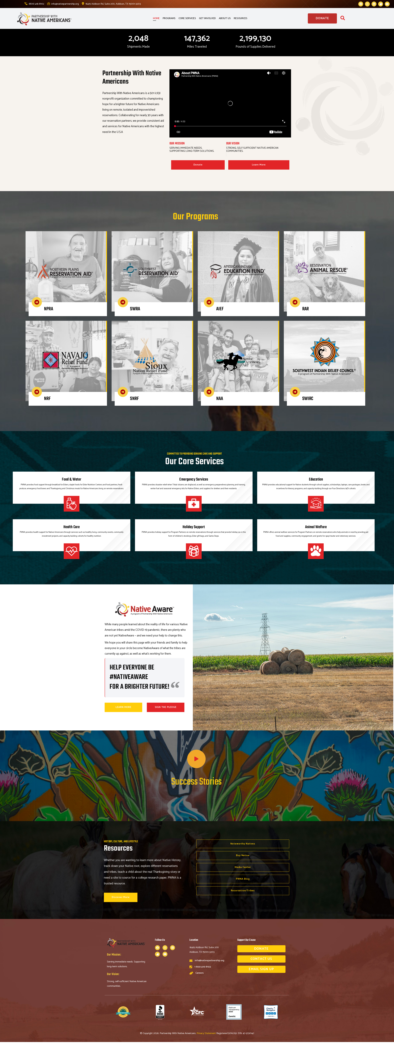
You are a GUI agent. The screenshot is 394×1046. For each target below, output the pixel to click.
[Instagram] (367, 4)
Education (316, 479)
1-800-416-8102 (202, 967)
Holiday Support (194, 527)
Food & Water (71, 479)
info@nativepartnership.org (65, 4)
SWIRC (307, 398)
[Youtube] (387, 4)
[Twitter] (380, 4)
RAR (305, 309)
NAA (219, 398)
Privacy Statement (206, 1033)
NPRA (48, 309)
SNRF (134, 398)
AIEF (220, 309)
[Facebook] (360, 4)
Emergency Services (193, 479)
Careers (199, 973)
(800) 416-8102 (36, 4)
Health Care (71, 527)
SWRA (135, 309)
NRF (47, 398)
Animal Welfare (316, 527)
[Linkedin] (374, 4)
